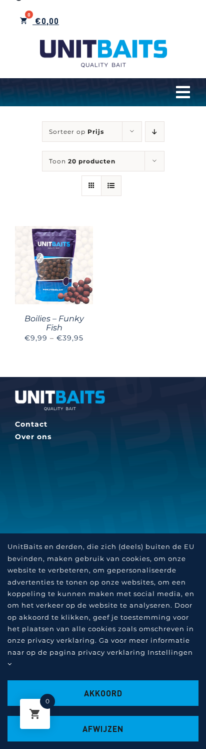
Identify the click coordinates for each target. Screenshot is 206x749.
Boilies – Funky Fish (54, 323)
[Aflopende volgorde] (154, 131)
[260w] (60, 393)
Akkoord (103, 693)
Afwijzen (103, 728)
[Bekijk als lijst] (111, 186)
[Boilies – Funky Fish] (54, 232)
